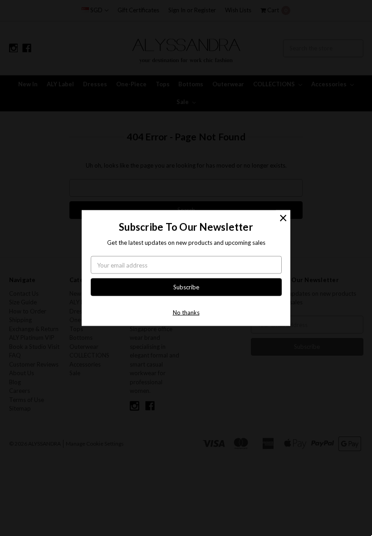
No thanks (186, 312)
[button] (283, 217)
